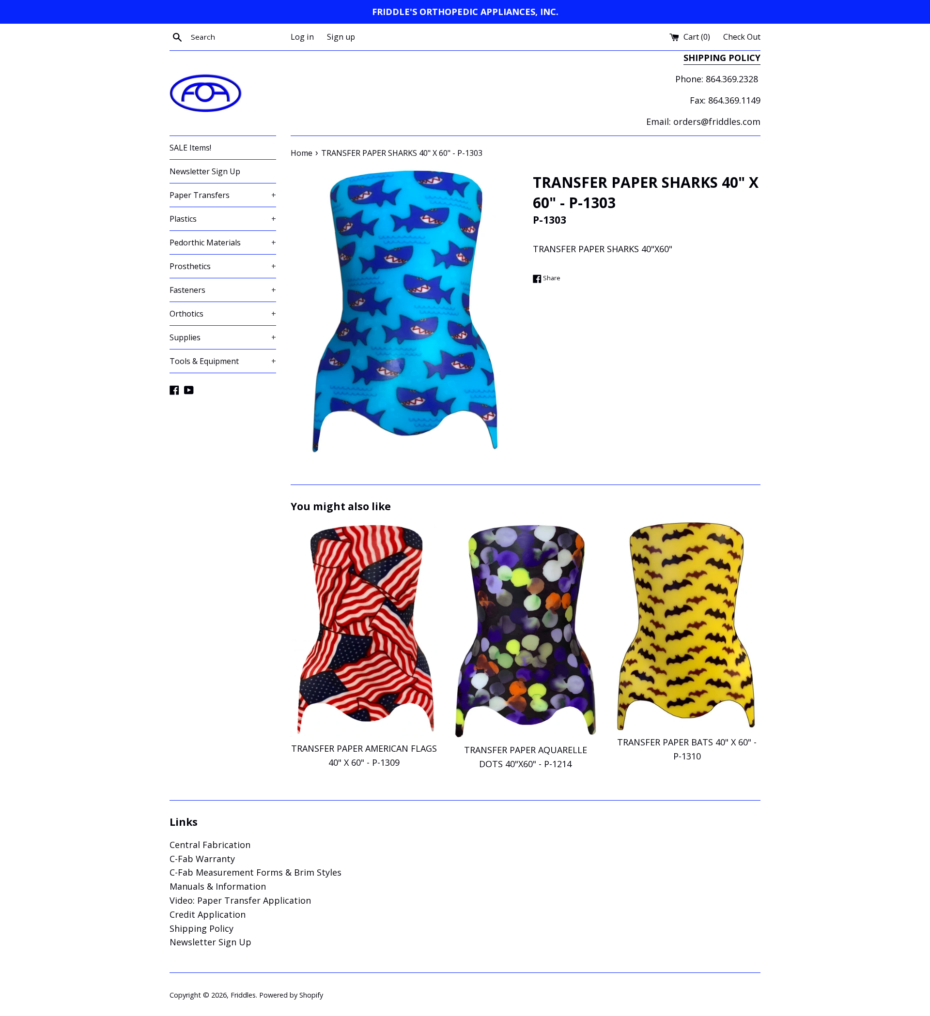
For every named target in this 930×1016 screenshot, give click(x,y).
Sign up (341, 36)
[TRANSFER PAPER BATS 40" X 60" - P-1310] (687, 626)
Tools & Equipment (223, 361)
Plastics (223, 218)
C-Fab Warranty (202, 858)
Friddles (243, 995)
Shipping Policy (201, 928)
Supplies (223, 337)
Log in (302, 36)
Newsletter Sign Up (205, 171)
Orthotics (223, 313)
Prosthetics (223, 266)
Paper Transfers (223, 195)
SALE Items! (190, 147)
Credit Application (208, 914)
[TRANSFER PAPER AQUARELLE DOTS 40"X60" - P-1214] (525, 630)
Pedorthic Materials (223, 242)
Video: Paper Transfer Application (240, 900)
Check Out (741, 36)
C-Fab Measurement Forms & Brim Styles (255, 872)
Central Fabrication (210, 844)
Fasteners (223, 290)
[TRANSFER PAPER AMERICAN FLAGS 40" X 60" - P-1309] (364, 629)
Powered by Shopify (291, 995)
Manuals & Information (218, 886)
